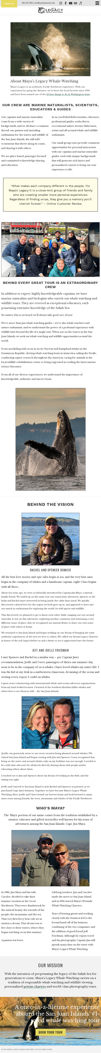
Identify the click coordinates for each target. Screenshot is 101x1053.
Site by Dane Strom (43, 1049)
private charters (35, 986)
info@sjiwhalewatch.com (44, 2)
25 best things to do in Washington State (68, 94)
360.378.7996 (27, 2)
